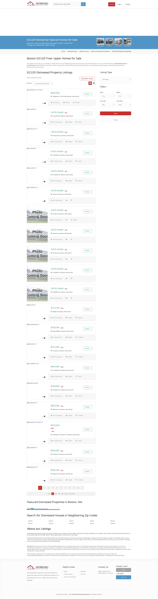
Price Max (119, 101)
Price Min (103, 101)
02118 (113, 523)
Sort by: (29, 83)
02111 (92, 523)
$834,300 (55, 406)
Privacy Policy (68, 574)
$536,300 (55, 470)
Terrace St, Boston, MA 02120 (61, 214)
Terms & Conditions (70, 577)
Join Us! (123, 577)
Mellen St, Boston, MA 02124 (61, 311)
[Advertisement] (79, 22)
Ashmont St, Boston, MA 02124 (62, 409)
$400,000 (55, 93)
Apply (115, 113)
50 (62, 493)
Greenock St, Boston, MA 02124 (62, 474)
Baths (118, 92)
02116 (113, 521)
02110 (30, 521)
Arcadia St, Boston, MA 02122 (62, 351)
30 (56, 493)
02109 (71, 523)
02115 (51, 523)
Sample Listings (88, 78)
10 (78, 488)
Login (119, 4)
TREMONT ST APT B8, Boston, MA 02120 (65, 96)
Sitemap (83, 571)
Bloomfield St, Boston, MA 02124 (63, 331)
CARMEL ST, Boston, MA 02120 (62, 292)
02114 (51, 521)
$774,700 (55, 308)
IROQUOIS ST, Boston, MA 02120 (63, 135)
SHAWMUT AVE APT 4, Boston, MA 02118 (65, 435)
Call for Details (57, 112)
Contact (127, 4)
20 (53, 493)
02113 (92, 521)
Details (87, 94)
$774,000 (55, 347)
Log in (124, 570)
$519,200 (55, 426)
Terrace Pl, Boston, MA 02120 (61, 194)
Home (112, 4)
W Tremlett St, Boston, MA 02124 (63, 370)
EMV (66, 112)
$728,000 (55, 328)
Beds (101, 92)
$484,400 (55, 367)
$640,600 (55, 451)
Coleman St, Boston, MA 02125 (62, 454)
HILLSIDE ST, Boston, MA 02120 (62, 116)
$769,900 (55, 386)
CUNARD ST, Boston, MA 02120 (62, 155)
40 (59, 493)
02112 (71, 521)
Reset (115, 120)
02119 (30, 523)
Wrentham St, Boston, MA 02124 (62, 390)
